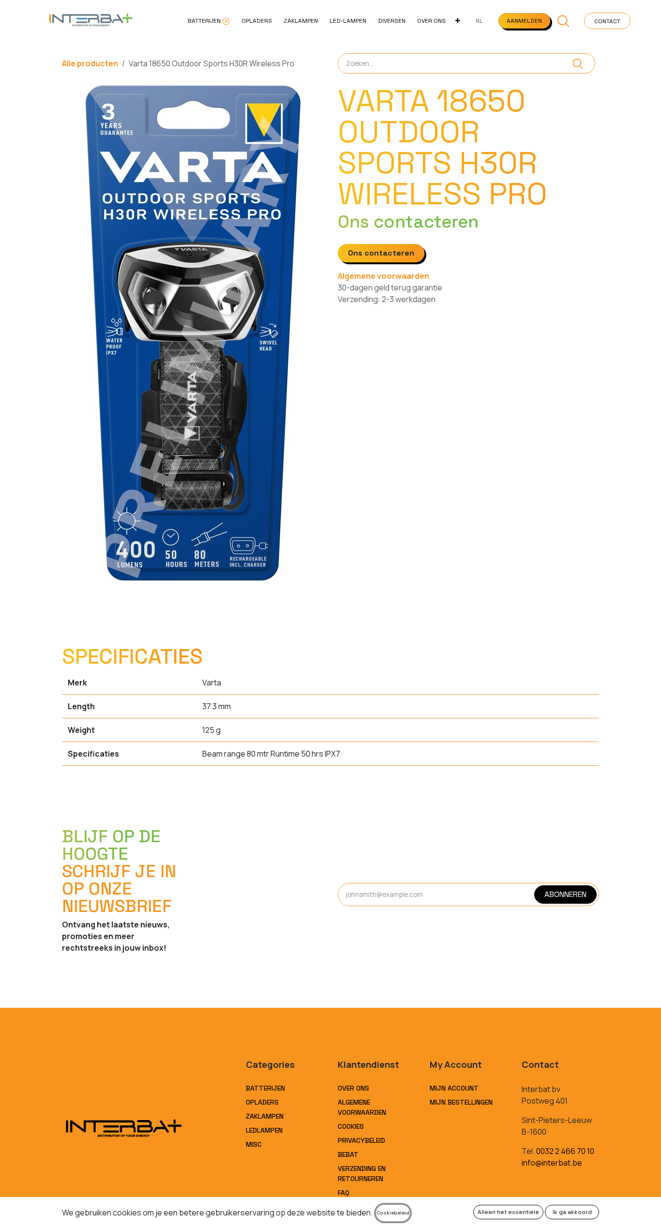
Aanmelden (524, 21)
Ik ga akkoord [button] (572, 1212)
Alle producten (90, 63)
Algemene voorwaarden (383, 276)
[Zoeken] (578, 63)
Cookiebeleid (392, 1213)
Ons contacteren (381, 253)
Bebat (348, 1154)
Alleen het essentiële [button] (508, 1212)
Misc (254, 1144)
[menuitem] (208, 21)
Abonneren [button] (565, 894)
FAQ (343, 1192)
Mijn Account (454, 1088)
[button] (563, 21)
